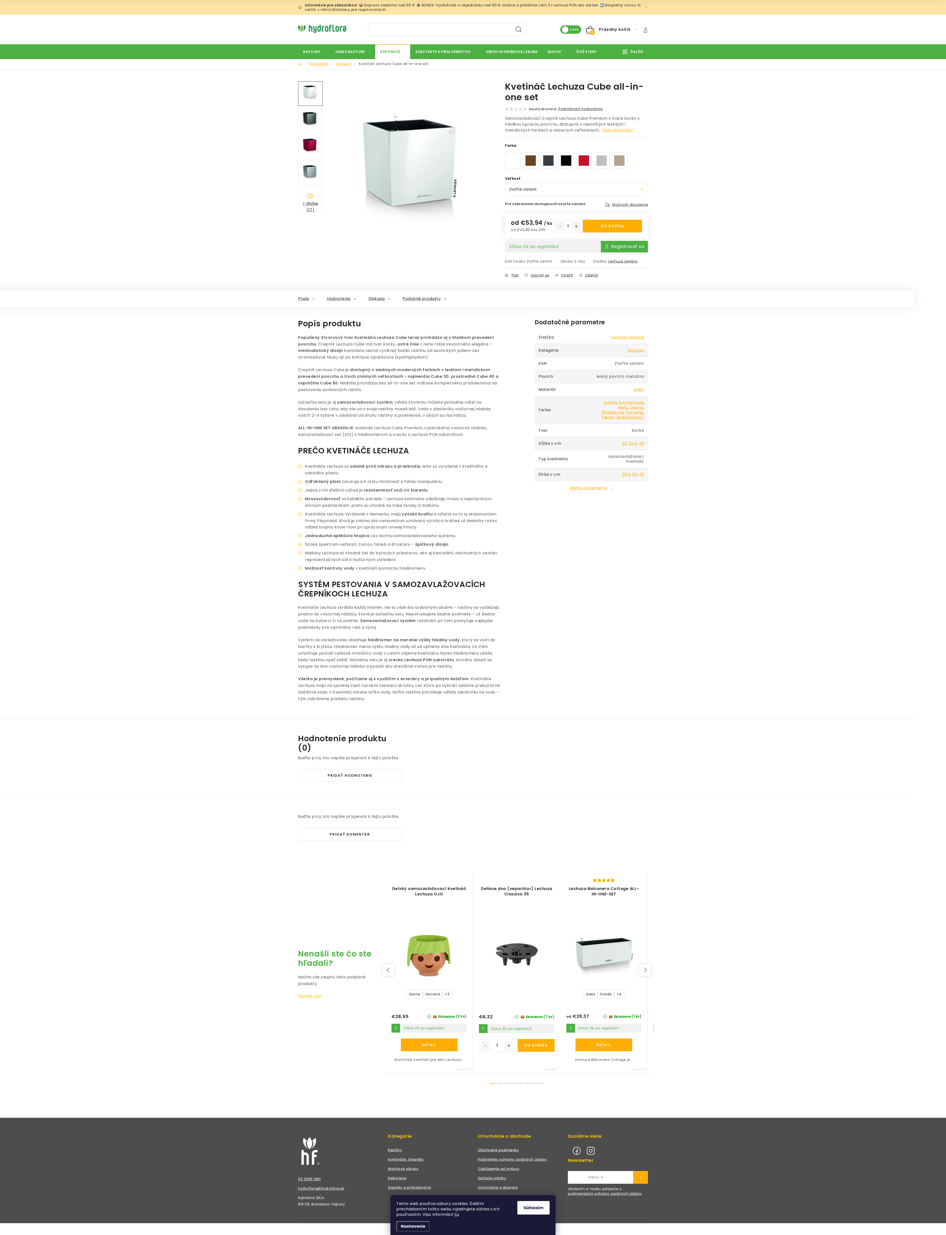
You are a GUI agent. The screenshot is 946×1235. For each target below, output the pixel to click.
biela (590, 994)
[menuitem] (314, 51)
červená (432, 994)
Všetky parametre (588, 488)
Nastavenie (413, 1226)
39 (624, 443)
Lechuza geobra (622, 261)
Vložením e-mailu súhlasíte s (605, 1191)
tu (457, 1214)
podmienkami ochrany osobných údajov (605, 1193)
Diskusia (377, 298)
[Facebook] (577, 1151)
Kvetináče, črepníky (406, 1159)
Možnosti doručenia (630, 204)
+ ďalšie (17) (311, 206)
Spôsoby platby (492, 1178)
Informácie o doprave (498, 1187)
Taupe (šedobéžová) (622, 417)
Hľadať (518, 29)
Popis (303, 298)
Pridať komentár (350, 834)
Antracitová (631, 402)
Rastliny (395, 1150)
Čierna (636, 407)
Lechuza (635, 350)
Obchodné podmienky (498, 1150)
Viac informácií (617, 130)
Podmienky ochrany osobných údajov (512, 1159)
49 (641, 443)
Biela (623, 407)
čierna (414, 994)
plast (639, 389)
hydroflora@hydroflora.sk (321, 1188)
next (645, 970)
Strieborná (613, 412)
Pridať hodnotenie (350, 775)
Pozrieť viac (310, 996)
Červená (634, 412)
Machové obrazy (403, 1168)
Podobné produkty (422, 298)
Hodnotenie (339, 298)
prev (388, 970)
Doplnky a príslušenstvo (409, 1187)
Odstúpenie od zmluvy (498, 1168)
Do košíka (613, 226)
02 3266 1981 (309, 1179)
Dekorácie (397, 1178)
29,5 (633, 443)
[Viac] (633, 51)
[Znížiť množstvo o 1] (560, 226)
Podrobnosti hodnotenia (580, 108)
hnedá (606, 994)
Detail (429, 1044)
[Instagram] (591, 1151)
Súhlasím (533, 1208)
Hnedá (610, 402)
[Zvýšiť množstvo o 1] (576, 226)
